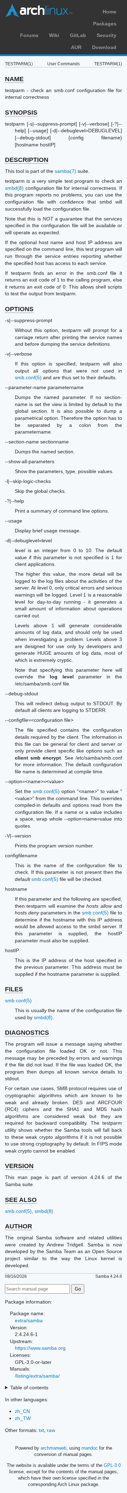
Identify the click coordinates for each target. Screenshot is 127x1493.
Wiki (54, 35)
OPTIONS (19, 309)
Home (109, 11)
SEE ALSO (21, 1199)
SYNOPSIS (21, 112)
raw (51, 1430)
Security (106, 35)
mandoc (89, 1448)
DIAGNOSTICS (27, 1032)
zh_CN (22, 1411)
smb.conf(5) (28, 377)
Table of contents (29, 1387)
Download (104, 47)
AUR (76, 47)
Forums (29, 35)
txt (41, 1430)
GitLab (78, 35)
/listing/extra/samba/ (37, 1376)
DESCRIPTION (26, 159)
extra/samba (29, 1320)
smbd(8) (14, 188)
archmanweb (53, 1448)
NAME (14, 79)
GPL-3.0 (112, 1465)
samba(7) (65, 171)
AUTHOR (18, 1226)
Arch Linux (38, 11)
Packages (104, 23)
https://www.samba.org (40, 1348)
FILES (14, 989)
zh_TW (23, 1418)
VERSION (19, 1165)
